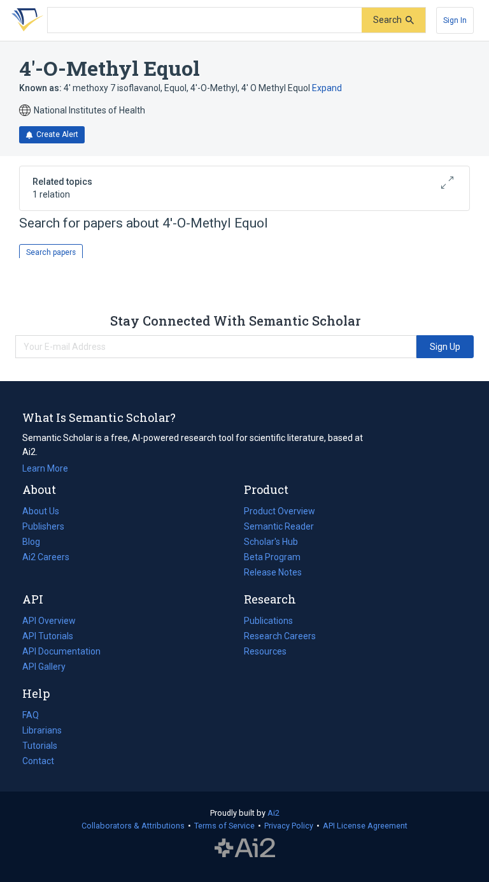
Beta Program (272, 557)
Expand (327, 88)
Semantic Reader (279, 526)
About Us (40, 511)
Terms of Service (224, 825)
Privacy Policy (288, 825)
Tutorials (39, 746)
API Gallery (44, 667)
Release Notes (273, 572)
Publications (268, 622)
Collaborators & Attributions (133, 825)
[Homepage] (25, 20)
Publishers (43, 526)
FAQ (30, 715)
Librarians (42, 730)
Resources (265, 652)
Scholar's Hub (271, 542)
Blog (36, 543)
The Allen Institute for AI (245, 848)
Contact (38, 761)
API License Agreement (365, 825)
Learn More (45, 468)
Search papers (51, 252)
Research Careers (280, 637)
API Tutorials (47, 636)
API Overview (49, 621)
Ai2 (273, 813)
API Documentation (61, 652)
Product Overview (279, 511)
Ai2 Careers (45, 558)
